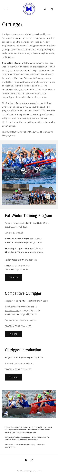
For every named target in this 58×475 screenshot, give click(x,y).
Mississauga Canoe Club (32, 471)
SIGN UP (13, 277)
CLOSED (14, 334)
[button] (6, 9)
